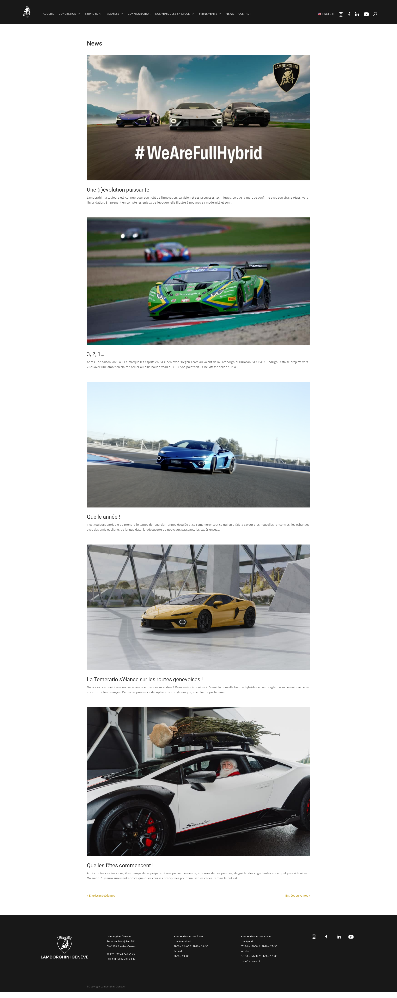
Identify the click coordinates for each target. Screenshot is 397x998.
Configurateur (139, 13)
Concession (67, 13)
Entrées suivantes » (297, 895)
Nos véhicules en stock (172, 13)
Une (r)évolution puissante (118, 190)
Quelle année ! (103, 517)
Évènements (208, 13)
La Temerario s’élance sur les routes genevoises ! (145, 679)
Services (91, 13)
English (328, 14)
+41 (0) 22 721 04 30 (123, 953)
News (230, 13)
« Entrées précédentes (101, 895)
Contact (244, 13)
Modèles (112, 13)
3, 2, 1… (95, 354)
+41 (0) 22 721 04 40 (123, 958)
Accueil (48, 13)
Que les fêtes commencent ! (120, 865)
